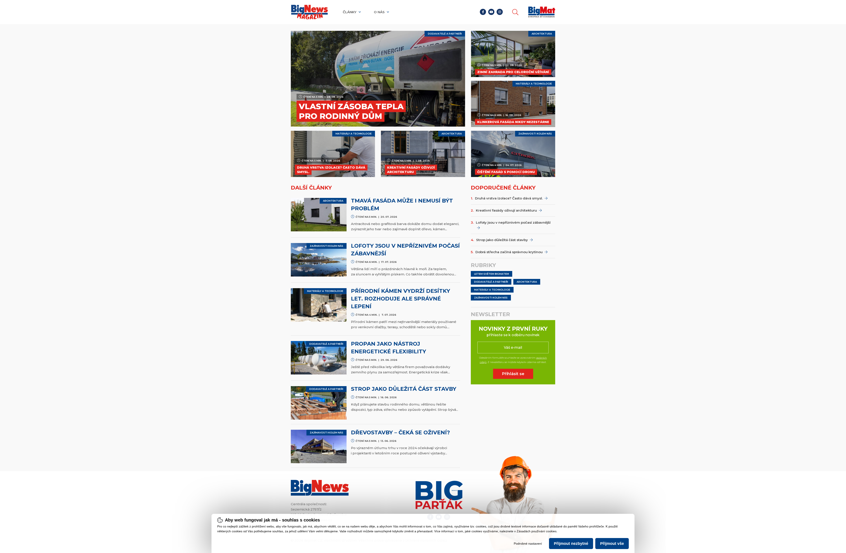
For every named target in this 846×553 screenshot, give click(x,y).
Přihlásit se (513, 373)
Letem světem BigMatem (491, 273)
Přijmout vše (612, 543)
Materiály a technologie (492, 289)
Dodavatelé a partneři (491, 281)
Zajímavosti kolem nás (491, 297)
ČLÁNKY (350, 12)
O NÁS (380, 12)
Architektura (527, 281)
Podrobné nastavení (528, 543)
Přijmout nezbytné (571, 543)
